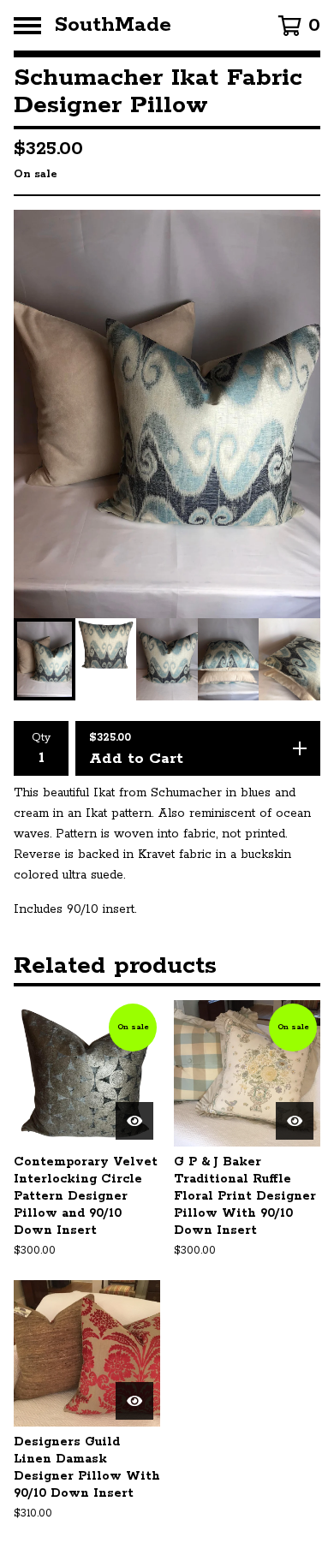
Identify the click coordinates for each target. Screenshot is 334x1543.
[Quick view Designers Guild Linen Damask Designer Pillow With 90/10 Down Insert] (134, 1401)
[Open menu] (27, 25)
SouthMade (113, 25)
